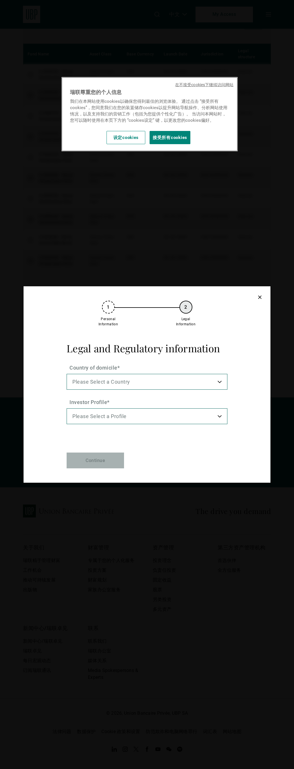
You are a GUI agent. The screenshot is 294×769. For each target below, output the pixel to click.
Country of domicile (93, 368)
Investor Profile (88, 402)
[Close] (260, 297)
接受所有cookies (170, 137)
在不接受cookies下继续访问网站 (204, 84)
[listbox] (147, 382)
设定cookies (126, 137)
